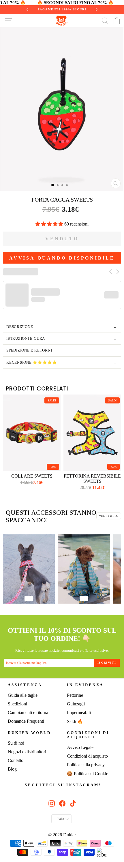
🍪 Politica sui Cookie (87, 773)
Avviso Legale (80, 747)
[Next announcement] (94, 9)
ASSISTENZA (25, 685)
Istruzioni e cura (61, 339)
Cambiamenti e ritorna (28, 712)
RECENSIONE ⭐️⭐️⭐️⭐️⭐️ (61, 363)
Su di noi (16, 743)
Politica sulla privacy (86, 764)
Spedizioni (17, 703)
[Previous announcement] (30, 9)
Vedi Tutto (109, 515)
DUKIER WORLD (29, 733)
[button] (49, 223)
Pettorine (75, 695)
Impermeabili (79, 712)
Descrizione (61, 327)
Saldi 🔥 (75, 721)
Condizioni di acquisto (88, 735)
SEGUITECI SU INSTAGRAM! (63, 785)
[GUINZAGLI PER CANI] (29, 570)
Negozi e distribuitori (27, 751)
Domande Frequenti (26, 721)
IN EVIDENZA (85, 685)
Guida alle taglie (22, 695)
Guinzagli (76, 703)
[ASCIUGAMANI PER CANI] (84, 570)
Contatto (15, 760)
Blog (12, 769)
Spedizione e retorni (61, 351)
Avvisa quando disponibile (62, 258)
